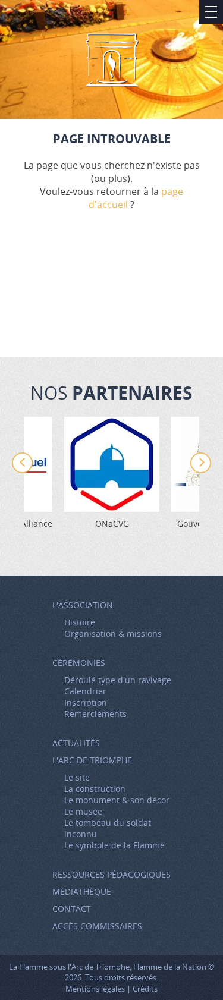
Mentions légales (95, 988)
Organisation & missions (113, 633)
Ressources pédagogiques (111, 874)
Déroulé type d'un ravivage (117, 679)
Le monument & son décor (116, 800)
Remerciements (95, 713)
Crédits (145, 988)
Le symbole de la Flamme (114, 845)
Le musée (83, 811)
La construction (94, 788)
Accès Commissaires (97, 926)
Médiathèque (81, 891)
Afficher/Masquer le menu (211, 12)
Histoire (79, 622)
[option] (111, 473)
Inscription (85, 702)
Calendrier (85, 691)
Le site (77, 777)
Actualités (76, 743)
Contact (71, 908)
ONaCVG (112, 523)
